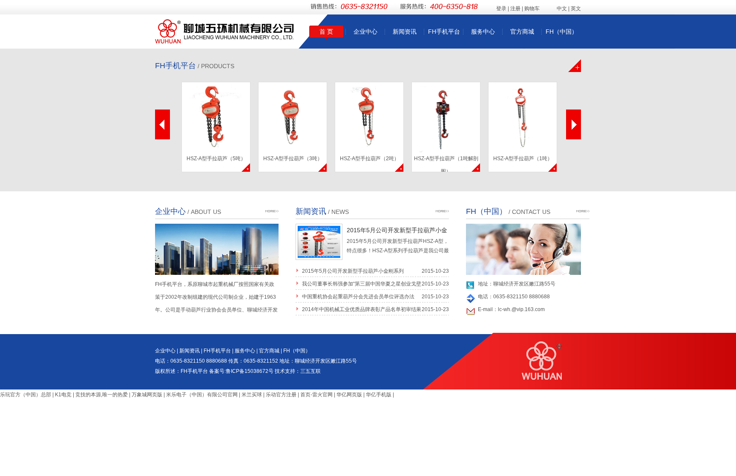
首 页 (326, 31)
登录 (501, 9)
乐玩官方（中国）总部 (25, 395)
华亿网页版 (349, 395)
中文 (562, 9)
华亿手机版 (378, 395)
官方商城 (522, 31)
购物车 (532, 9)
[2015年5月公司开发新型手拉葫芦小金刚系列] (319, 258)
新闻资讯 (405, 31)
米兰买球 (252, 395)
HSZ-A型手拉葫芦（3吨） (292, 159)
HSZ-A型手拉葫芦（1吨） (522, 159)
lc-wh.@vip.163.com (521, 309)
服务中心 (483, 31)
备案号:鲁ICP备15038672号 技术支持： (254, 371)
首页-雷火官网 (316, 395)
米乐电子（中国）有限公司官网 (202, 395)
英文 (576, 9)
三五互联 (310, 371)
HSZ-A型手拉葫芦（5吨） (216, 159)
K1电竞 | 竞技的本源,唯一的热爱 (91, 395)
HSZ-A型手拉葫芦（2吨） (369, 159)
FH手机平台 (444, 31)
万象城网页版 (147, 395)
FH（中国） (562, 31)
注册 (515, 9)
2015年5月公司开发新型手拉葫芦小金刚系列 (353, 271)
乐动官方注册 (281, 395)
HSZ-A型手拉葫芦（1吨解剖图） (446, 164)
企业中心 (365, 31)
